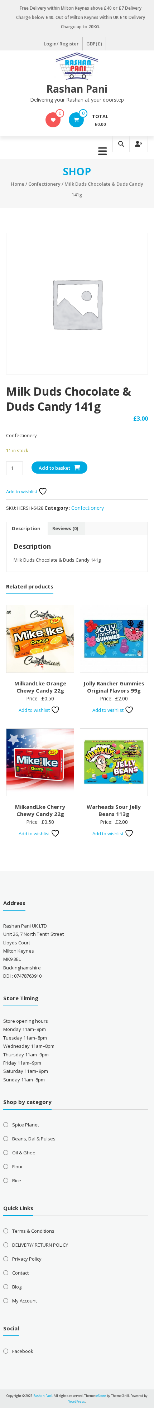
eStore (101, 1395)
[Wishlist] (53, 120)
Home (17, 184)
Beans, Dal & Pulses (34, 1138)
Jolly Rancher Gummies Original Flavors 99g (113, 687)
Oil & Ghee (23, 1152)
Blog (16, 1287)
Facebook (22, 1351)
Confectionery (44, 184)
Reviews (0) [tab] (65, 528)
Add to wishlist (22, 491)
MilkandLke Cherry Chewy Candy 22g (40, 810)
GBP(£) (94, 43)
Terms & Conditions (33, 1231)
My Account (24, 1300)
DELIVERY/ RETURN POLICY (40, 1245)
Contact (20, 1273)
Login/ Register (61, 43)
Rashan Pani (76, 89)
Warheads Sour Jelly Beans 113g (114, 810)
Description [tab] (26, 528)
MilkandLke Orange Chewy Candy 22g (40, 687)
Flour (17, 1166)
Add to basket (54, 468)
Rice (16, 1180)
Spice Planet (25, 1124)
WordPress (76, 1401)
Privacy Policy (27, 1259)
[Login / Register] (139, 144)
